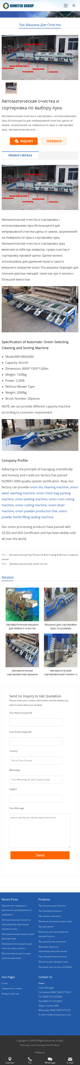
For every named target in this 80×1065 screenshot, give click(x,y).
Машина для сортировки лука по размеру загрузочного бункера (61, 626)
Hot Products (53, 1045)
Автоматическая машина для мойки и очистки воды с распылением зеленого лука (22, 626)
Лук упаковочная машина (53, 956)
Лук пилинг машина (50, 916)
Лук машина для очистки (40, 24)
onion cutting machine (31, 505)
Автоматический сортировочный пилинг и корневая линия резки (60, 672)
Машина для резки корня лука (55, 921)
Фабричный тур (10, 993)
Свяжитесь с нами (12, 988)
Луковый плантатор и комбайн (55, 967)
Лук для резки (46, 926)
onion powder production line (36, 511)
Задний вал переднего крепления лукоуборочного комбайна (17, 910)
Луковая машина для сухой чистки (28, 563)
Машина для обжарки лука (53, 961)
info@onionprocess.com (58, 1014)
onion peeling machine (31, 499)
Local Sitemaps (38, 1045)
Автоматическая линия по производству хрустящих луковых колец (16, 924)
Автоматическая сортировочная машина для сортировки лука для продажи (22, 672)
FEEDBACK (54, 141)
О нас (5, 983)
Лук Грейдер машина (50, 910)
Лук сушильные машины (52, 941)
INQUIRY (26, 141)
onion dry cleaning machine (49, 487)
